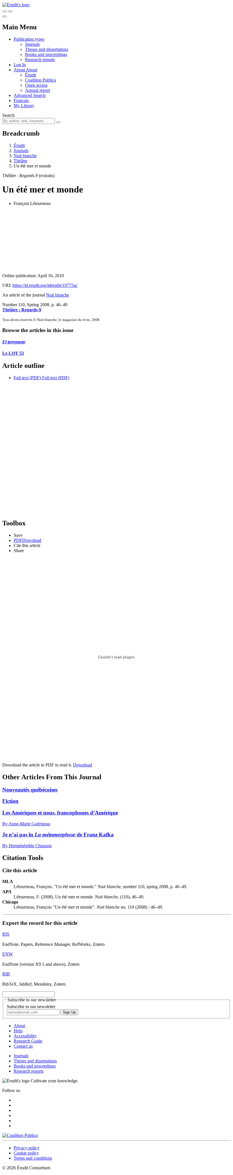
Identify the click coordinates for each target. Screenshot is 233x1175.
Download (82, 764)
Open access (36, 85)
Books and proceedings (46, 54)
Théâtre (20, 160)
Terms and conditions (33, 1158)
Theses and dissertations (46, 49)
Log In (20, 64)
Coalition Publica (40, 80)
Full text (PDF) (27, 377)
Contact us (23, 1046)
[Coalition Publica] (20, 1135)
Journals (32, 44)
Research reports (40, 59)
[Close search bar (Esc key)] (10, 11)
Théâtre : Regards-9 (21, 309)
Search (8, 115)
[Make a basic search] (4, 11)
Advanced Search (29, 95)
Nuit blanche (25, 155)
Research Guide (28, 1041)
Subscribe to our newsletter (31, 1006)
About (31, 69)
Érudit (30, 74)
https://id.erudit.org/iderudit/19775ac (45, 285)
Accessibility (25, 1035)
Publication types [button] (29, 39)
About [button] (20, 69)
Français (21, 100)
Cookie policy (26, 1153)
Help (18, 1030)
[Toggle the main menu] (4, 16)
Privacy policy (26, 1147)
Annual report (37, 90)
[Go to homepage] (16, 4)
